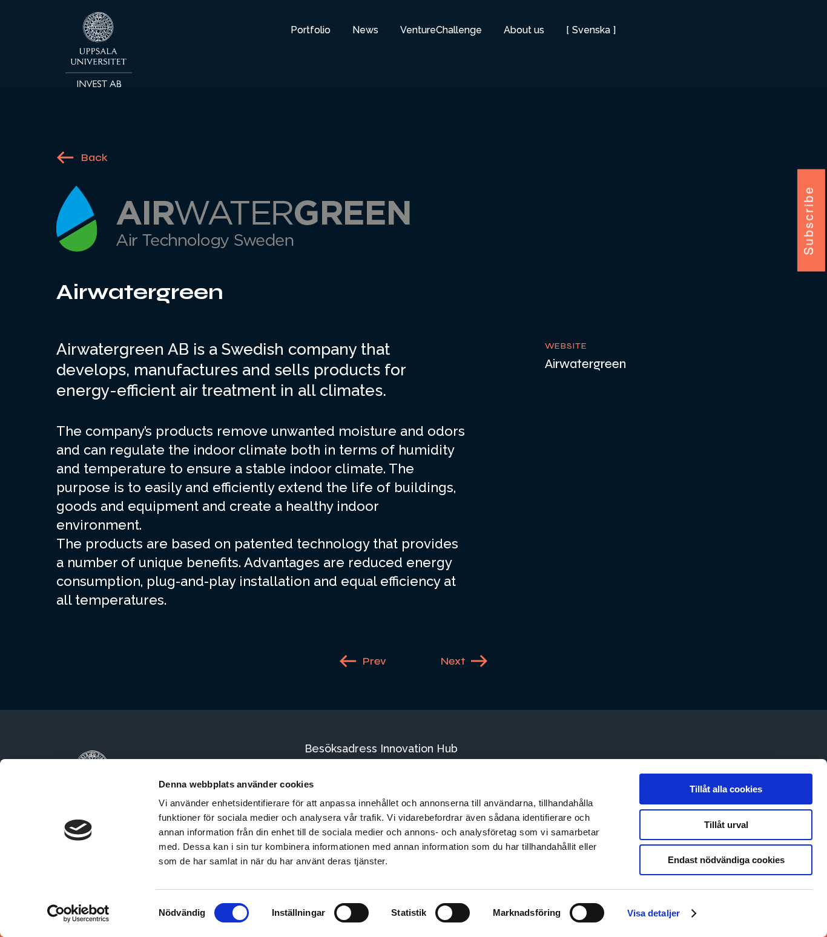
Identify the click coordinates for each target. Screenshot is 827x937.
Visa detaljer (653, 913)
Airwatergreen (585, 364)
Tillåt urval (726, 825)
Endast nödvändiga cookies (726, 860)
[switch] (351, 912)
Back (94, 157)
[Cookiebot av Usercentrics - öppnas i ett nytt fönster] (78, 913)
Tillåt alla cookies (726, 789)
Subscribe (809, 220)
